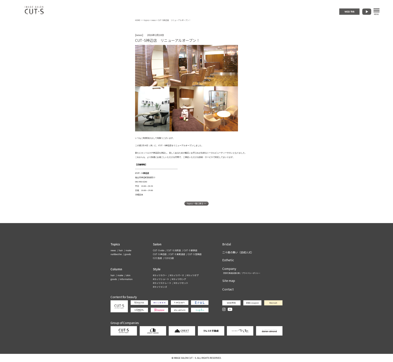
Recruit (273, 302)
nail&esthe (116, 254)
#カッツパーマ (177, 275)
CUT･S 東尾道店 (177, 254)
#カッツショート (161, 279)
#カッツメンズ (160, 286)
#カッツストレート (162, 282)
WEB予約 (231, 302)
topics (146, 20)
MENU (376, 14)
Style (156, 269)
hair (121, 250)
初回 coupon (252, 302)
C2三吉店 (157, 258)
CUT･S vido (158, 250)
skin (128, 275)
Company (229, 268)
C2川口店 (169, 258)
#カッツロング (179, 279)
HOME (137, 20)
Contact (228, 289)
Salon (157, 244)
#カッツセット (181, 282)
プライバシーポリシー (251, 273)
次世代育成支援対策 (231, 273)
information (126, 279)
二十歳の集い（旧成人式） (238, 252)
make (128, 250)
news (153, 20)
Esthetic (228, 260)
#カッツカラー (160, 275)
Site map (228, 280)
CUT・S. (185, 357)
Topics (115, 244)
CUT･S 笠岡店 (195, 254)
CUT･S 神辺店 (160, 254)
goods (128, 254)
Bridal (226, 244)
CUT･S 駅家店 (190, 250)
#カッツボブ (193, 275)
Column (116, 269)
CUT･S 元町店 (174, 250)
